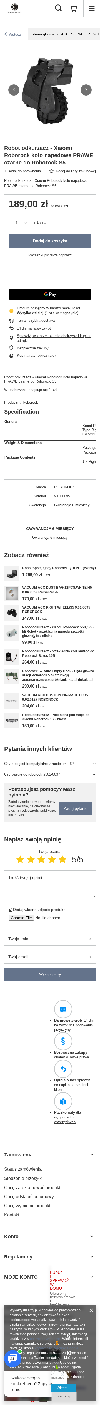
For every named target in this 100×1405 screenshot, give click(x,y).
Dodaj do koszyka (50, 240)
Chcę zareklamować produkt (32, 1187)
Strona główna (42, 34)
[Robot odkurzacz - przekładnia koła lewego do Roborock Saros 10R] (11, 657)
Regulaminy (18, 1257)
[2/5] (31, 859)
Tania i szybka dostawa (36, 320)
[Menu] (91, 8)
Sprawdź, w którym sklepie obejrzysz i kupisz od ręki (54, 338)
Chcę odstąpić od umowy (29, 1196)
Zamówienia (18, 1155)
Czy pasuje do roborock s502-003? (32, 774)
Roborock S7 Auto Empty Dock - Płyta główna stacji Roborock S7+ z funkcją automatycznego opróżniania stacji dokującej (58, 675)
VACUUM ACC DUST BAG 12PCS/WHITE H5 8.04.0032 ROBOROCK (57, 590)
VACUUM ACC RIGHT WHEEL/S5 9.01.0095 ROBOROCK (56, 609)
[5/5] (62, 859)
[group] (50, 90)
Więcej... (64, 1388)
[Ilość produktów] (19, 222)
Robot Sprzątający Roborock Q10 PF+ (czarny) (59, 568)
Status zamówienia (23, 1169)
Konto (11, 1236)
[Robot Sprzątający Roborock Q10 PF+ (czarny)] (11, 573)
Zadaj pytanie (76, 808)
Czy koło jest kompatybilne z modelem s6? (39, 764)
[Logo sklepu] (14, 8)
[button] (13, 90)
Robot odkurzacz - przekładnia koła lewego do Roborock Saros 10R (58, 653)
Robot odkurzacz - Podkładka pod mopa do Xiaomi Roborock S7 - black (55, 717)
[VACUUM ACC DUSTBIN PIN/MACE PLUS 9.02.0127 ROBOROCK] (11, 701)
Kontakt (11, 1215)
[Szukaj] (58, 8)
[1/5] (20, 859)
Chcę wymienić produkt (27, 1205)
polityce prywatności (45, 1339)
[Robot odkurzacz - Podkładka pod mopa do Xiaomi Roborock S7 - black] (11, 720)
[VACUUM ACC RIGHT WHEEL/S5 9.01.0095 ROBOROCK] (11, 613)
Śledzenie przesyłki (23, 1178)
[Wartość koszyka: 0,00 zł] (73, 8)
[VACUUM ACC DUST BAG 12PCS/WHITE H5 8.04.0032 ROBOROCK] (11, 593)
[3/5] (41, 859)
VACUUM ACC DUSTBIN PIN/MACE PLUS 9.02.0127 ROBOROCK (55, 697)
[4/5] (52, 859)
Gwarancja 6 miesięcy (72, 505)
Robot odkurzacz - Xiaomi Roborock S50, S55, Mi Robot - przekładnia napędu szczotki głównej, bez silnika (58, 631)
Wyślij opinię (50, 974)
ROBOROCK (64, 487)
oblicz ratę (46, 355)
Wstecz (15, 34)
